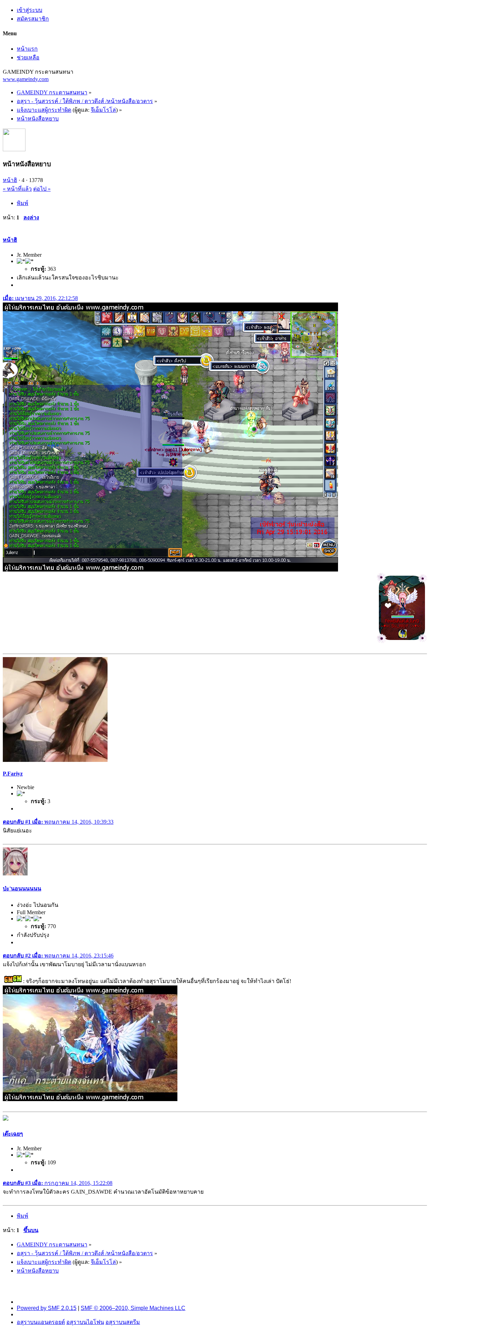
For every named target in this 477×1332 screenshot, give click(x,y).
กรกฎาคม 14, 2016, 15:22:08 (57, 1183)
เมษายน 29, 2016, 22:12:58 (40, 298)
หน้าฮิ (10, 180)
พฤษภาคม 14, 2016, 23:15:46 (58, 956)
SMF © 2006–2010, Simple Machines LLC (133, 1308)
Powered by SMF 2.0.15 (46, 1308)
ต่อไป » (42, 189)
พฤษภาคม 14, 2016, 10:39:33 (58, 822)
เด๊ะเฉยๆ (13, 1134)
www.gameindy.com (26, 79)
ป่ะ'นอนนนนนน (22, 888)
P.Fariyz (13, 774)
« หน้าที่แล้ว (17, 189)
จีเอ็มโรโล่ (103, 110)
